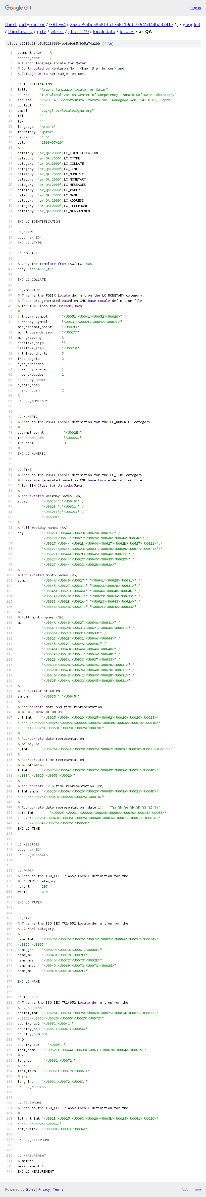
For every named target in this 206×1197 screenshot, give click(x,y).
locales (127, 31)
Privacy (44, 1189)
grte (41, 31)
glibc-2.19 (78, 31)
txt (185, 1189)
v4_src (57, 31)
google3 (191, 24)
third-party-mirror (25, 24)
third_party (20, 31)
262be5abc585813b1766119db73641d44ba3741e (121, 24)
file (108, 43)
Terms (58, 1189)
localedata (104, 31)
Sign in (195, 8)
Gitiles (30, 1189)
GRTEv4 (57, 24)
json (197, 1189)
